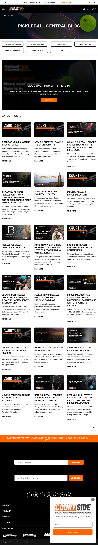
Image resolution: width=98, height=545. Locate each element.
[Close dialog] (93, 499)
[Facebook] (29, 494)
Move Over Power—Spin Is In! (49, 85)
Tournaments (37, 50)
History (61, 50)
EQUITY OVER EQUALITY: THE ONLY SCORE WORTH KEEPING (14, 350)
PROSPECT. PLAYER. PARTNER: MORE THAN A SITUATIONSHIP (79, 247)
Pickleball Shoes (37, 44)
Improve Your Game (13, 50)
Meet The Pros (85, 44)
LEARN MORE (65, 2)
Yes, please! (73, 532)
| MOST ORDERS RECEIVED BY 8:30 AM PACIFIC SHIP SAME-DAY (47, 439)
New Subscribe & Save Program (47, 2)
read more (49, 100)
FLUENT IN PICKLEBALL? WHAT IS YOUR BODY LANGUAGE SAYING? (46, 297)
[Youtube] (35, 494)
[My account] (88, 9)
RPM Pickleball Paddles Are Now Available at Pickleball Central (48, 398)
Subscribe (76, 477)
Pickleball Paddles (13, 44)
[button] (84, 8)
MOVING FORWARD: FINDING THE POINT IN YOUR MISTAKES (16, 398)
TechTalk (61, 44)
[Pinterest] (42, 494)
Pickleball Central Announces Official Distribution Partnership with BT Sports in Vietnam (81, 300)
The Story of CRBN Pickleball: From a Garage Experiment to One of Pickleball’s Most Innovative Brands (16, 197)
